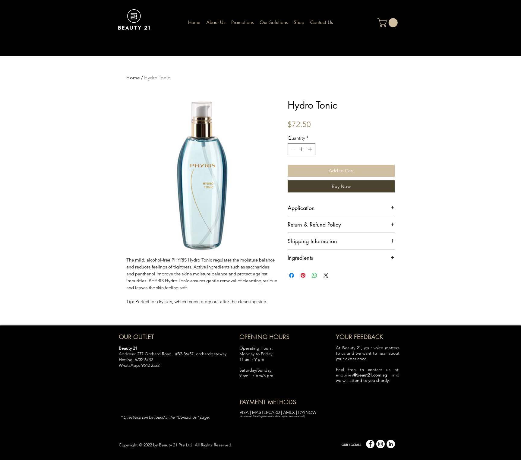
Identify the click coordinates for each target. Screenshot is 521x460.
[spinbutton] (302, 149)
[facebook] (370, 444)
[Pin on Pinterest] (303, 275)
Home (133, 78)
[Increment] (311, 149)
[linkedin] (391, 444)
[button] (388, 22)
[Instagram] (380, 444)
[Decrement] (293, 149)
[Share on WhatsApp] (314, 275)
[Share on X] (326, 275)
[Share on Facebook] (291, 275)
